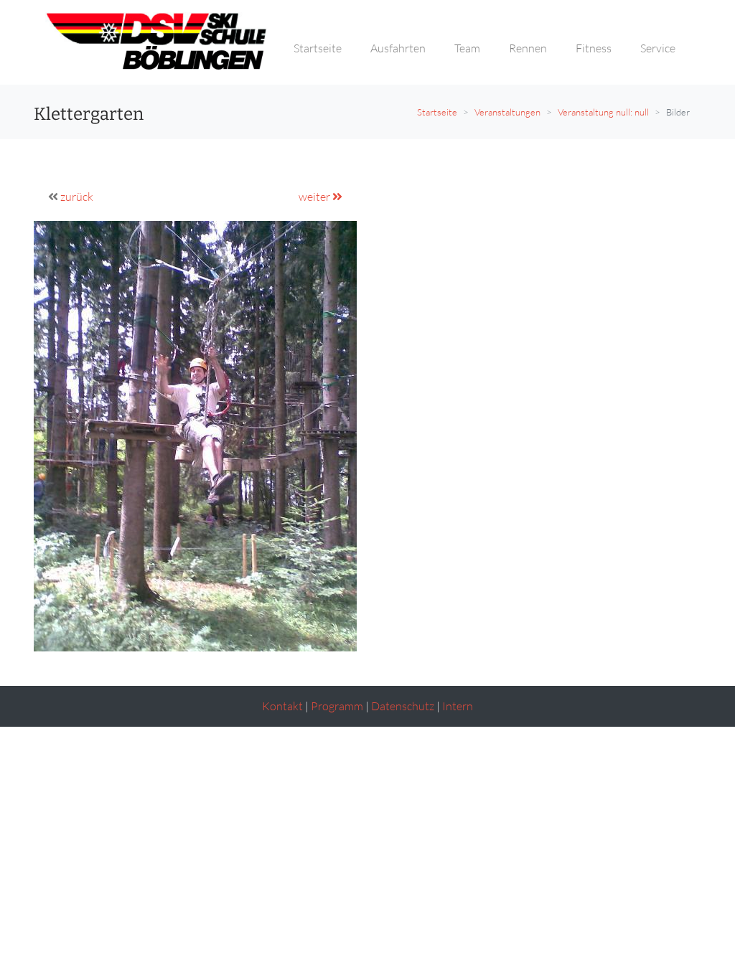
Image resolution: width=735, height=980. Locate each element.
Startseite (437, 112)
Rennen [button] (528, 48)
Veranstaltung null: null (603, 112)
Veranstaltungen (507, 112)
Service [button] (657, 48)
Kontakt (282, 706)
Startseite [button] (318, 48)
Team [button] (467, 48)
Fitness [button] (594, 48)
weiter (315, 196)
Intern (457, 706)
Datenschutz (402, 706)
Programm (337, 706)
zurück (76, 196)
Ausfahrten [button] (398, 48)
